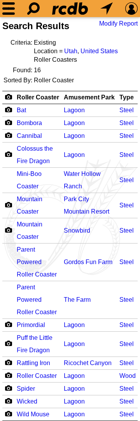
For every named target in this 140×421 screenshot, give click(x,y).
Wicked (27, 401)
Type (126, 97)
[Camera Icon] (8, 109)
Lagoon (74, 110)
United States (99, 51)
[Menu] (8, 8)
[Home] (70, 8)
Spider (26, 388)
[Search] (33, 8)
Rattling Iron (33, 363)
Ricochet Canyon (88, 363)
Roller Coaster (38, 97)
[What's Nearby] (106, 8)
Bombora (29, 123)
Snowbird (77, 230)
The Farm (77, 299)
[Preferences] (131, 8)
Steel (126, 110)
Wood (127, 375)
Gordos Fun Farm (88, 262)
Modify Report (118, 23)
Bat (21, 110)
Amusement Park (89, 97)
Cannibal (29, 135)
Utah (70, 51)
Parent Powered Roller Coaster (37, 262)
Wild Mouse (33, 414)
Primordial (31, 325)
